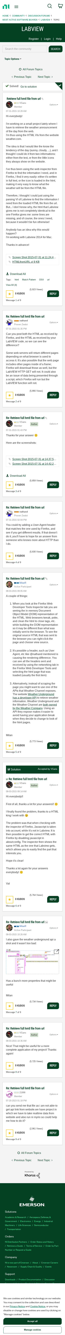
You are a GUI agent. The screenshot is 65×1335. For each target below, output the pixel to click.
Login (47, 38)
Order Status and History (42, 1241)
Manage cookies (32, 1330)
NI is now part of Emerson (17, 1262)
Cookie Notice (37, 1306)
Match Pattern (29, 279)
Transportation (14, 1229)
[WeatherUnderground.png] (32, 961)
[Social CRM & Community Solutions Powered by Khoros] (32, 1174)
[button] (9, 294)
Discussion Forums (39, 15)
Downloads (10, 1279)
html (17, 279)
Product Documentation (30, 1279)
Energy (37, 1221)
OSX (41, 279)
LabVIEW (45, 19)
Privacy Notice (17, 1306)
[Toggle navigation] (16, 7)
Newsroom (12, 1266)
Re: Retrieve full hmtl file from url (25, 316)
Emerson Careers (49, 1262)
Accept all (32, 1321)
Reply (53, 293)
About (35, 1262)
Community (18, 15)
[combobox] (24, 49)
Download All (18, 274)
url (48, 279)
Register (34, 38)
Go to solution (28, 86)
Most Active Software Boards (20, 19)
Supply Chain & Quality (31, 1266)
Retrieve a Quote (15, 1245)
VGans (54, 769)
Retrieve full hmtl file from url (24, 98)
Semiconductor (41, 1225)
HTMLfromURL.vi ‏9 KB (26, 261)
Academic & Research (15, 1217)
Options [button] (53, 105)
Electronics (25, 1221)
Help (59, 38)
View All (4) (11, 285)
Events (48, 1266)
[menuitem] (49, 6)
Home (5, 15)
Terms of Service (34, 1245)
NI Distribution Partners (16, 1241)
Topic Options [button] (11, 58)
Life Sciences (24, 1225)
